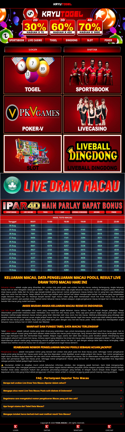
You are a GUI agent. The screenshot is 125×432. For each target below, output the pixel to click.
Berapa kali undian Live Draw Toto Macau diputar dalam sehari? (34, 383)
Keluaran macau (8, 287)
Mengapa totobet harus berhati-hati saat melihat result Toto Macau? (37, 414)
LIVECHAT (109, 430)
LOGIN (33, 49)
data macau (11, 331)
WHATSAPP (78, 430)
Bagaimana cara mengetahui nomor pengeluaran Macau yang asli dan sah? (40, 398)
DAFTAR (92, 49)
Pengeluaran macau (9, 352)
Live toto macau (8, 310)
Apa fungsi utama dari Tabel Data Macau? (23, 406)
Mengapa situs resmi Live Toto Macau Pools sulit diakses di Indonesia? (37, 390)
